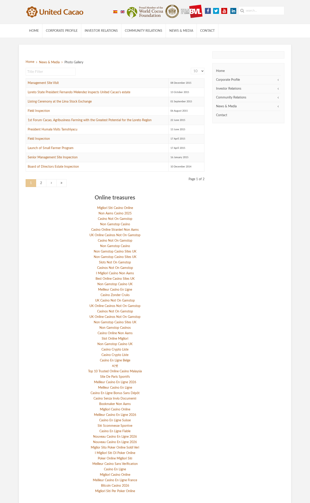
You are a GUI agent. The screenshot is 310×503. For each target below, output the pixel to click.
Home (34, 30)
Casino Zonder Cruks (115, 295)
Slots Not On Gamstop (115, 262)
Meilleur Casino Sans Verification (115, 464)
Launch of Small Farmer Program (51, 148)
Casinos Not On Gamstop (115, 268)
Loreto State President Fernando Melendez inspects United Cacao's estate (79, 92)
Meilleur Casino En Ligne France (115, 480)
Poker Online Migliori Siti (115, 458)
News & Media (181, 30)
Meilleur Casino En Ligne (115, 289)
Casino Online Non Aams (115, 333)
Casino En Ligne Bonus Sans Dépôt (115, 393)
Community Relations (143, 30)
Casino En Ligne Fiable (114, 431)
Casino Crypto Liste (114, 349)
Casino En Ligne (115, 469)
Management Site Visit (43, 83)
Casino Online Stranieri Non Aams (115, 229)
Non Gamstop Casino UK (115, 284)
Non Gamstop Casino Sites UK (115, 251)
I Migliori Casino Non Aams (115, 273)
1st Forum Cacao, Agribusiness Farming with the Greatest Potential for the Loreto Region (90, 120)
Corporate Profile (62, 30)
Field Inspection (39, 111)
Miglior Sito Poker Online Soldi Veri (115, 447)
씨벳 (115, 366)
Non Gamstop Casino (115, 224)
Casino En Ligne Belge (115, 360)
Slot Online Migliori (115, 338)
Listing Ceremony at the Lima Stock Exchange (60, 101)
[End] (61, 183)
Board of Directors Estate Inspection (53, 166)
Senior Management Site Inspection (53, 157)
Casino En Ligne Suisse (115, 420)
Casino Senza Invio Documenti (114, 398)
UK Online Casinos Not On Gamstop (114, 235)
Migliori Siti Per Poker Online (115, 491)
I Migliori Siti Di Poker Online (115, 453)
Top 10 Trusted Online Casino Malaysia (115, 371)
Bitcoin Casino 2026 (115, 485)
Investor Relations (101, 30)
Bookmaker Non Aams (115, 404)
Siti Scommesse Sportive (115, 425)
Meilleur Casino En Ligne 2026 (115, 382)
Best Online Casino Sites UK (115, 278)
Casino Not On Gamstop (115, 219)
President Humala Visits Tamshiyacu (52, 129)
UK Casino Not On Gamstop (115, 300)
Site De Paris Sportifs (115, 376)
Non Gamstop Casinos (115, 327)
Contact (207, 30)
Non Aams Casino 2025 (115, 213)
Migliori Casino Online (115, 409)
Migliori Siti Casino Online (115, 208)
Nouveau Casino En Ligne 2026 (115, 436)
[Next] (51, 183)
